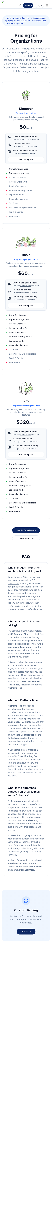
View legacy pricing (14, 23)
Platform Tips (25, 139)
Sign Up (28, 5)
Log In (39, 5)
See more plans (26, 159)
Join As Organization (26, 530)
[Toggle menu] (47, 5)
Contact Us (26, 931)
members (23, 590)
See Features (24, 538)
